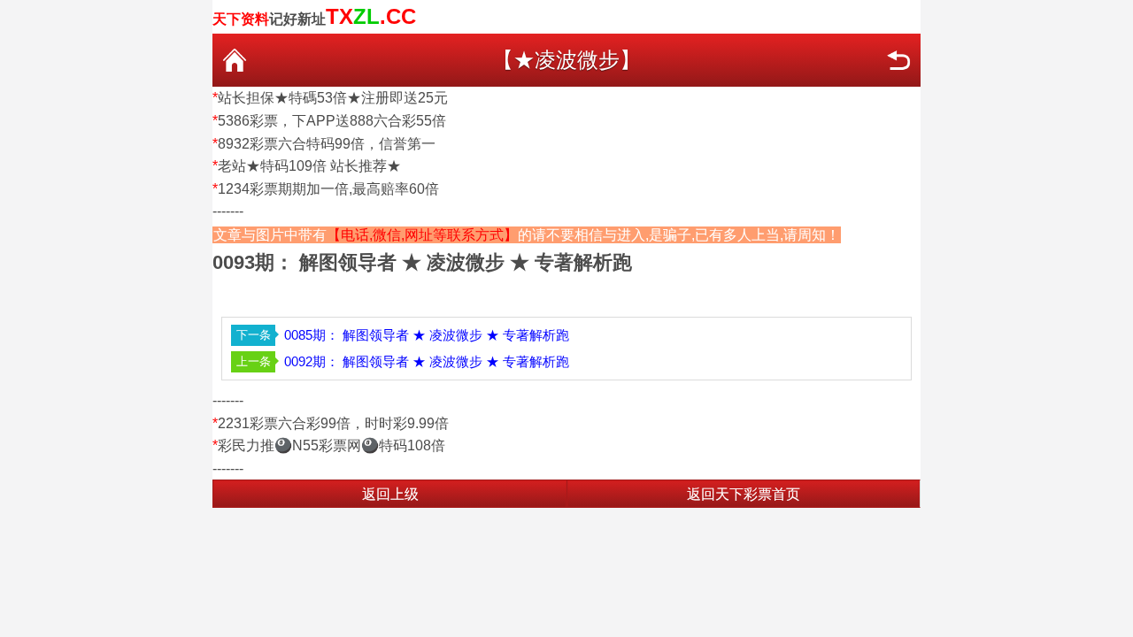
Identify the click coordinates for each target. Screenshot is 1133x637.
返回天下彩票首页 (743, 494)
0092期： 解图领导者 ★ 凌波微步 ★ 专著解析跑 (426, 361)
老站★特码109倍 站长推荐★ (309, 165)
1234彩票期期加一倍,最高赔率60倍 (328, 188)
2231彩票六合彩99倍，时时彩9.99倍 (333, 423)
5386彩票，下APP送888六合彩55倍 (332, 120)
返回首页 (234, 60)
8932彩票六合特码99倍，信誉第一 (326, 143)
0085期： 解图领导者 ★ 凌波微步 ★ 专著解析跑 (426, 334)
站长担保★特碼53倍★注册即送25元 (333, 97)
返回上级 (390, 494)
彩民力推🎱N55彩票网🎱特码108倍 (331, 445)
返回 (898, 60)
